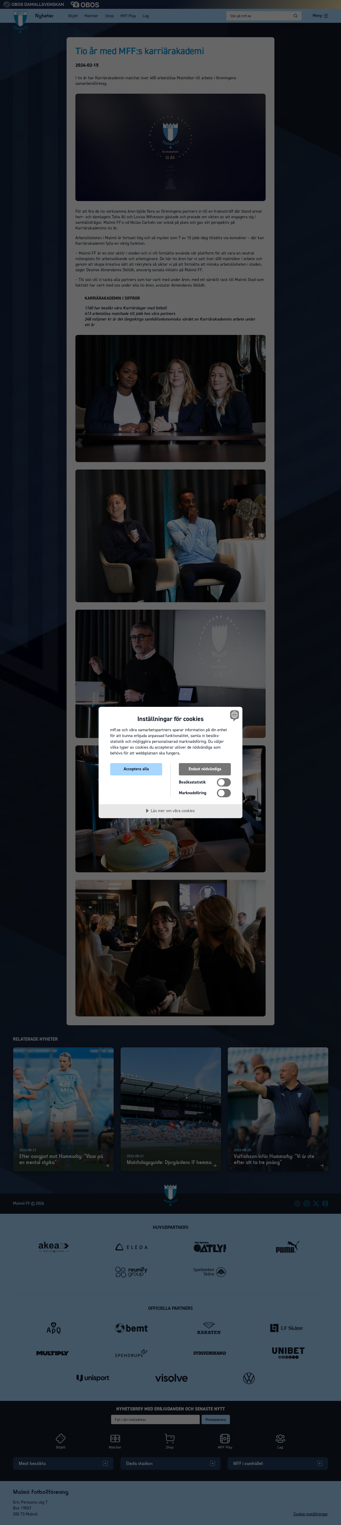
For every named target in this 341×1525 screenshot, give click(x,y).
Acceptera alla (136, 769)
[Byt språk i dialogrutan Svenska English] (233, 715)
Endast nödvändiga (205, 769)
